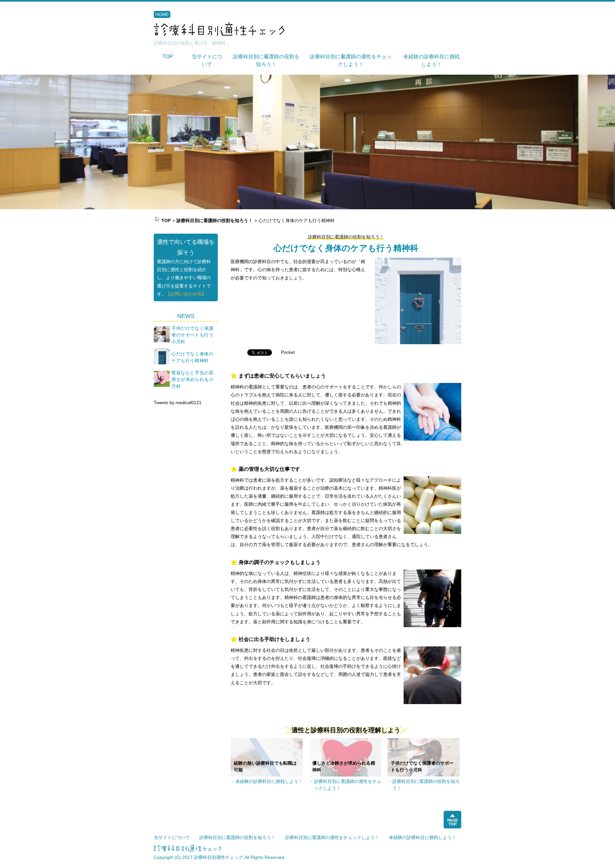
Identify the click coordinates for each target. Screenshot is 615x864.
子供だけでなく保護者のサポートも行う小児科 (192, 335)
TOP (167, 56)
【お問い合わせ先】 (186, 293)
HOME (162, 14)
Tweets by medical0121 (177, 402)
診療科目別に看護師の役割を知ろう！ (346, 236)
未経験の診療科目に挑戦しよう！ (269, 781)
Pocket (288, 352)
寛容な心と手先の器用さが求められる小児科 (192, 379)
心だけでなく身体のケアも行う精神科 (192, 357)
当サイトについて (172, 837)
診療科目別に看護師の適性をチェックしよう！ (347, 785)
